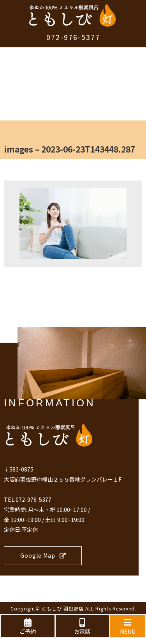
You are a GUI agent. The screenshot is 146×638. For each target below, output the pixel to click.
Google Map (37, 555)
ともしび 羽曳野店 (63, 608)
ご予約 (27, 631)
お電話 (82, 631)
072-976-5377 (73, 37)
